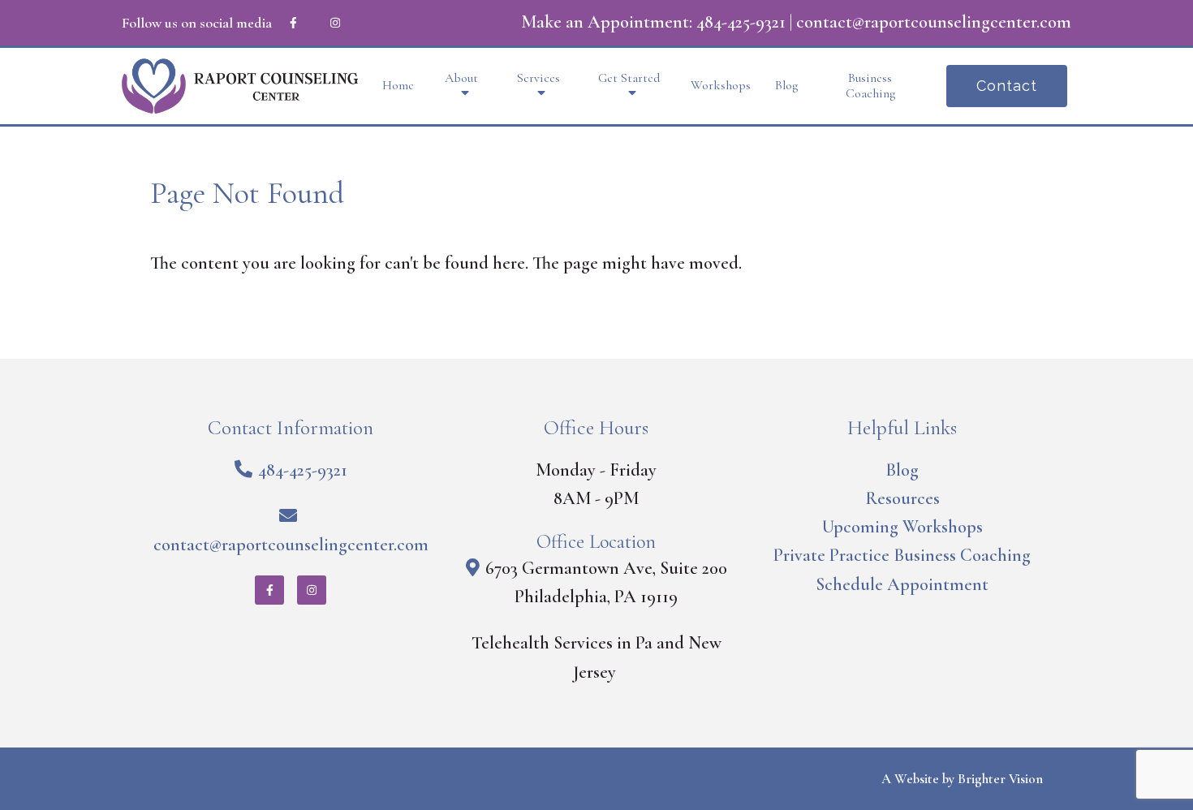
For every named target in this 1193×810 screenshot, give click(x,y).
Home (398, 85)
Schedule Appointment (902, 584)
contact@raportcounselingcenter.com (933, 21)
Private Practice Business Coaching (902, 555)
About (461, 78)
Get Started (629, 78)
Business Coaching (870, 86)
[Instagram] (335, 22)
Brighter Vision (1000, 778)
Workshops (721, 85)
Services (538, 78)
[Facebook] (293, 22)
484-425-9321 (741, 21)
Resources (902, 498)
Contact (1006, 85)
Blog (786, 85)
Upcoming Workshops (902, 526)
